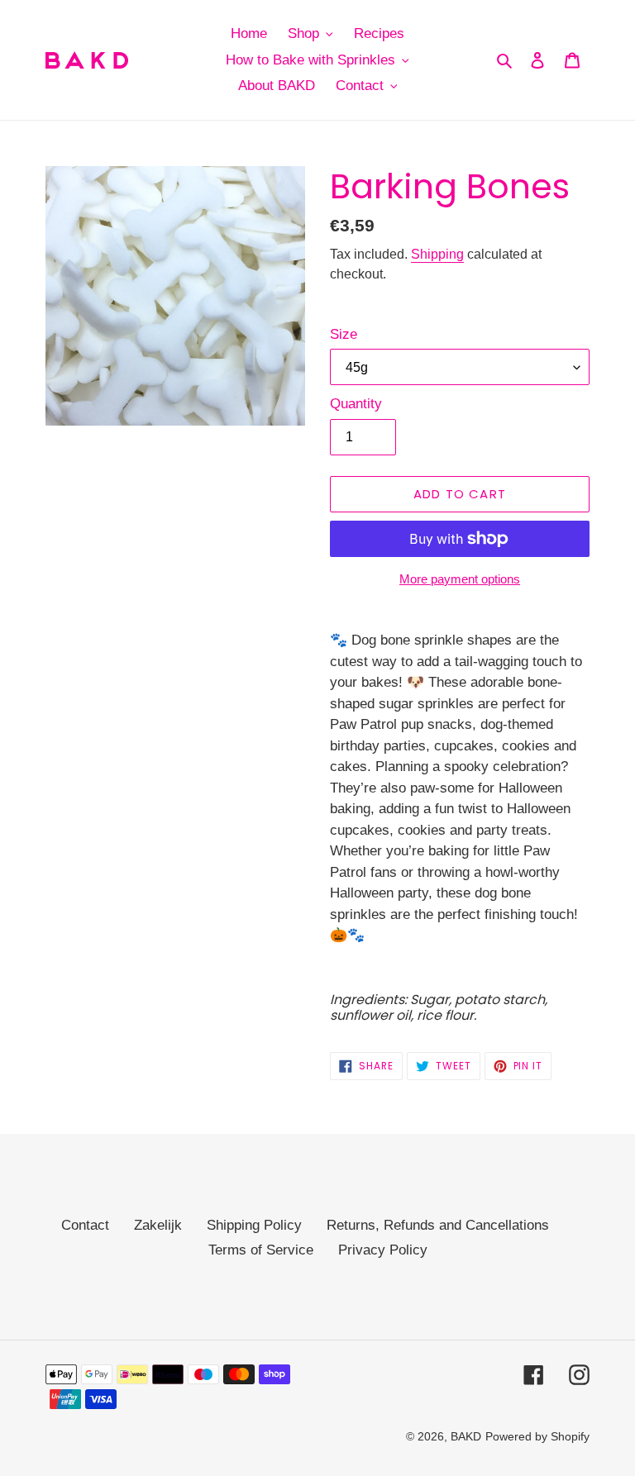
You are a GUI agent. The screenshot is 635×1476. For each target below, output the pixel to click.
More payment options (459, 579)
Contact (85, 1225)
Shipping (437, 254)
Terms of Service (260, 1250)
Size (343, 334)
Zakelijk (158, 1225)
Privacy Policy (382, 1250)
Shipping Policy (254, 1225)
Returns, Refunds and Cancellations (438, 1225)
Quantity (356, 404)
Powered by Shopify (537, 1436)
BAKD (466, 1436)
